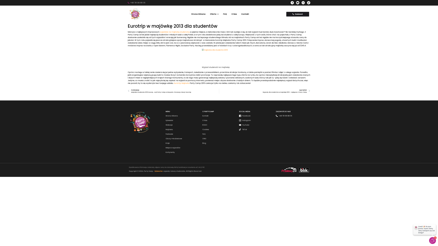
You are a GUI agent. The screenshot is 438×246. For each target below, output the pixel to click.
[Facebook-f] (292, 2)
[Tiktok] (308, 2)
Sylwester (159, 171)
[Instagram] (303, 2)
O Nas (234, 14)
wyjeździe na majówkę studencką (175, 32)
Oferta (213, 14)
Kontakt (245, 14)
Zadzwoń (299, 14)
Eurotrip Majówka (181, 83)
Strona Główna (198, 14)
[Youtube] (297, 2)
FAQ (225, 14)
